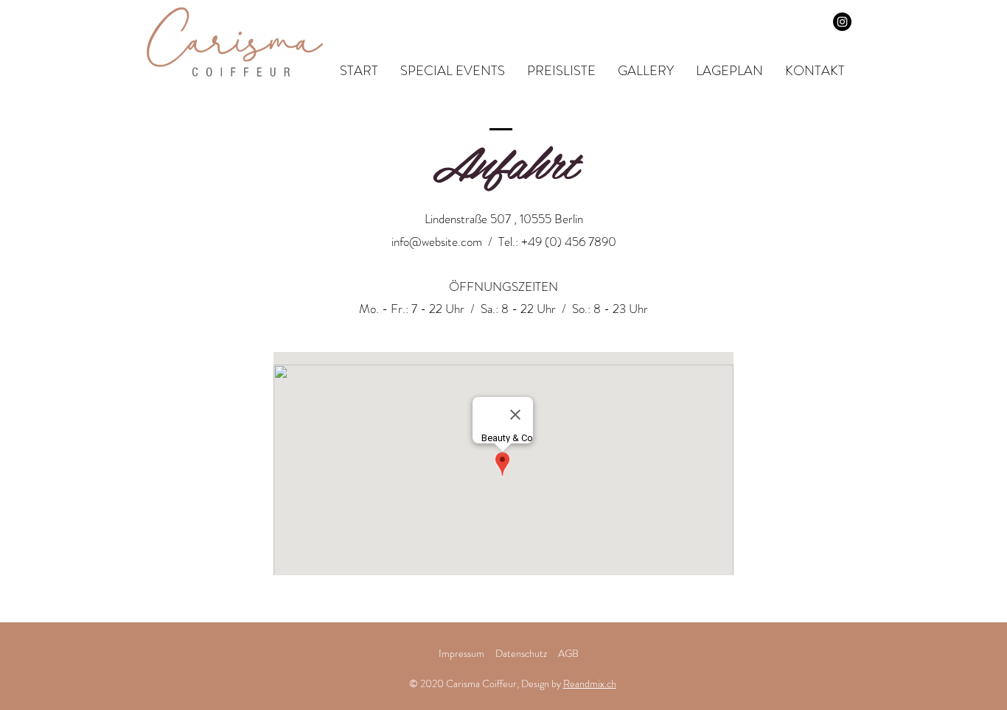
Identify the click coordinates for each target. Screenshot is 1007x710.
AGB (568, 653)
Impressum (461, 653)
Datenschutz (522, 653)
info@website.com (436, 241)
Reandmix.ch (589, 683)
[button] (646, 71)
